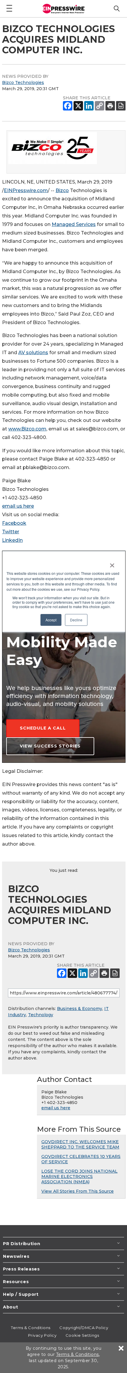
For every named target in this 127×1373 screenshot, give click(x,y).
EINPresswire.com (26, 190)
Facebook (14, 523)
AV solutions (33, 352)
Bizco (62, 190)
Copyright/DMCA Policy (83, 1327)
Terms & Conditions (31, 1327)
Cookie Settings (82, 1335)
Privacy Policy (42, 1335)
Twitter (10, 531)
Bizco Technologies (23, 82)
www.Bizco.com (27, 429)
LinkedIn (12, 540)
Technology (40, 1014)
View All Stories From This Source (77, 1191)
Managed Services (74, 224)
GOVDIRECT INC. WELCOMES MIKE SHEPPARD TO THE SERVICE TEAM (80, 1144)
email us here (18, 506)
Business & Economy (79, 1008)
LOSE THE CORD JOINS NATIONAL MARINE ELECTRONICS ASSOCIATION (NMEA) (79, 1176)
